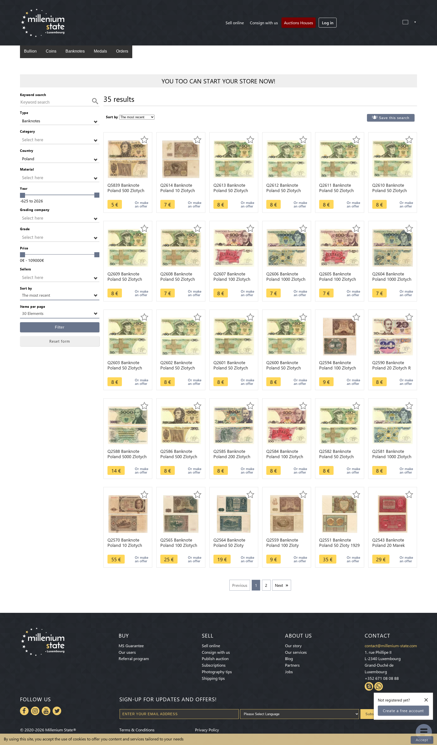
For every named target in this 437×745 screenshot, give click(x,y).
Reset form (59, 341)
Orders (122, 51)
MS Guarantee (131, 645)
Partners (292, 665)
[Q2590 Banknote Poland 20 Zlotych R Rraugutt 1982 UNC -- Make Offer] (392, 336)
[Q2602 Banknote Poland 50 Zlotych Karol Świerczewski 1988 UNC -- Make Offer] (180, 336)
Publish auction (215, 658)
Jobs (289, 671)
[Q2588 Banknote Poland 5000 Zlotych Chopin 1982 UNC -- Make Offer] (128, 424)
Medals (100, 51)
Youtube (46, 711)
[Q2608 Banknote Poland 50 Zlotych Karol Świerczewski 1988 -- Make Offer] (181, 247)
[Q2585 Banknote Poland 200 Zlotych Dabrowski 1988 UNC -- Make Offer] (233, 424)
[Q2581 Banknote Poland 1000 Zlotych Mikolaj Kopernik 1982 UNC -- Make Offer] (392, 424)
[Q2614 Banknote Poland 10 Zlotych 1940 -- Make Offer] (181, 158)
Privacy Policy (207, 729)
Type (24, 112)
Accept (422, 740)
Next (279, 585)
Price (24, 248)
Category (27, 131)
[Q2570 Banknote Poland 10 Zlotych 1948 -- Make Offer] (128, 513)
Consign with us (264, 22)
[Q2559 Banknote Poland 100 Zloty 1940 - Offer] (286, 513)
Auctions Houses (298, 22)
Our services (296, 652)
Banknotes (75, 51)
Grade (25, 229)
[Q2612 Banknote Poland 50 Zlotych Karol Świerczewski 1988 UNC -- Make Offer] (287, 158)
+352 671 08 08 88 (382, 678)
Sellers (25, 269)
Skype (369, 686)
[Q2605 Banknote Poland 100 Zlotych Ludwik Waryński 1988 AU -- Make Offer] (339, 247)
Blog (289, 658)
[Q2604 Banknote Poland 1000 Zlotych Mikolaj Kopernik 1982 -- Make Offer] (392, 247)
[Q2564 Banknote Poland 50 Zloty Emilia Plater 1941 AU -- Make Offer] (234, 513)
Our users (127, 652)
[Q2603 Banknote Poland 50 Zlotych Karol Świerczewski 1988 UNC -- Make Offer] (128, 336)
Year (23, 188)
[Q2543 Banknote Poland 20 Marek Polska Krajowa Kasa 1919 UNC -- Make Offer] (392, 513)
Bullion (30, 51)
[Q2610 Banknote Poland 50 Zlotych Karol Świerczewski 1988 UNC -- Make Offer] (392, 158)
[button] (59, 121)
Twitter (57, 711)
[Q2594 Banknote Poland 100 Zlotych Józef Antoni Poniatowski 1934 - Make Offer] (340, 336)
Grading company (35, 209)
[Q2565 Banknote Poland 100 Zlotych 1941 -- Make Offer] (181, 513)
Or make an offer (141, 204)
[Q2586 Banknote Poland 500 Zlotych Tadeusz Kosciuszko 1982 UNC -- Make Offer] (181, 424)
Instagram (35, 711)
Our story (293, 645)
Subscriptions (214, 665)
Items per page (32, 306)
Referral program (134, 658)
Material (27, 169)
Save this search (394, 118)
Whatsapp (378, 686)
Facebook (24, 711)
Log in (327, 22)
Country (26, 150)
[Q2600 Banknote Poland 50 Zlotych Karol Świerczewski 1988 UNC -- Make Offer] (286, 336)
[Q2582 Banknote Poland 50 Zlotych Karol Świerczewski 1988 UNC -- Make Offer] (339, 424)
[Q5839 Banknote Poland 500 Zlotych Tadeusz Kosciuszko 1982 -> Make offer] (128, 158)
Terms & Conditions (137, 729)
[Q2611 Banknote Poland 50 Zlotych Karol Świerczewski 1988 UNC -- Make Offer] (339, 158)
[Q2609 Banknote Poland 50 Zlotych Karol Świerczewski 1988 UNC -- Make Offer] (127, 247)
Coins (51, 51)
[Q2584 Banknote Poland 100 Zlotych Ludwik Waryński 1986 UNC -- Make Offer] (287, 424)
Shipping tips (213, 678)
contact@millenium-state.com (391, 645)
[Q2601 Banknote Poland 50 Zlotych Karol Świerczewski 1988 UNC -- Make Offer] (233, 336)
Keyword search (33, 94)
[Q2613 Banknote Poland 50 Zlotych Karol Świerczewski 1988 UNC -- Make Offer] (233, 158)
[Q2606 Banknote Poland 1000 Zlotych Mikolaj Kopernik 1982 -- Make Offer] (287, 247)
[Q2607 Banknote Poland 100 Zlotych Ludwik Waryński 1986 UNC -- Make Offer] (233, 247)
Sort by (26, 288)
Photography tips (217, 671)
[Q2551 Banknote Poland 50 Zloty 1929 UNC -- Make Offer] (340, 513)
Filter (59, 327)
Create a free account (403, 710)
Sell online (235, 22)
